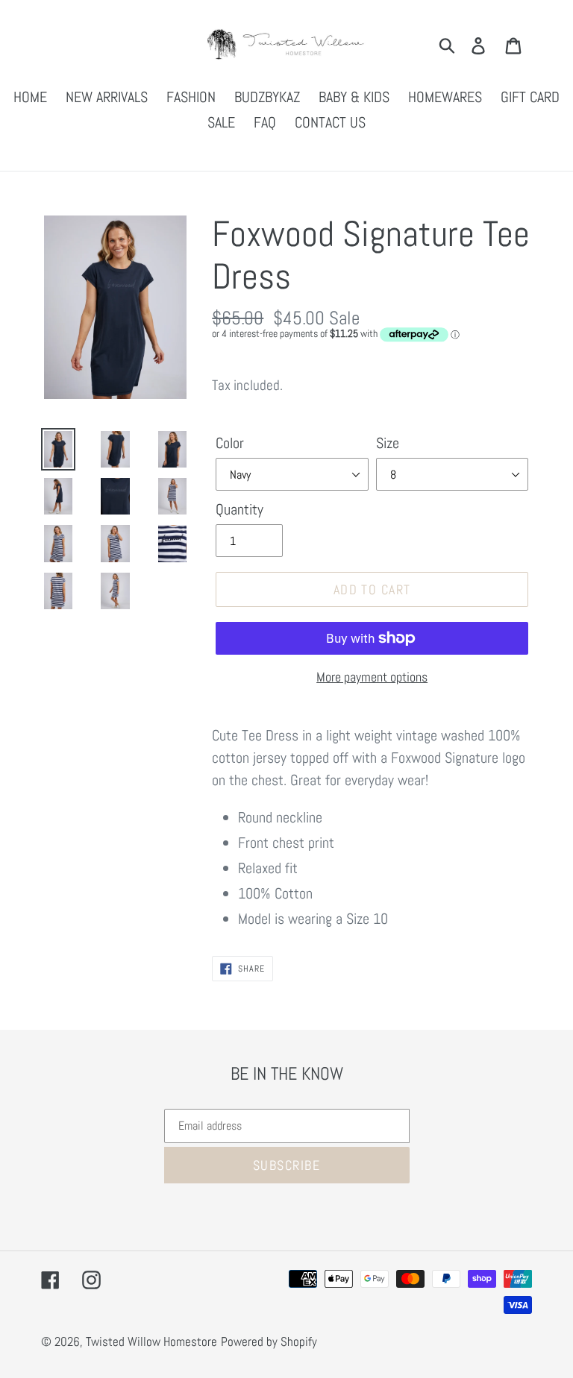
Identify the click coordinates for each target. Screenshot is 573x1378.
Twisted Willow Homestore (151, 1341)
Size (387, 443)
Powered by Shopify (269, 1341)
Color (230, 443)
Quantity (239, 509)
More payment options (372, 676)
